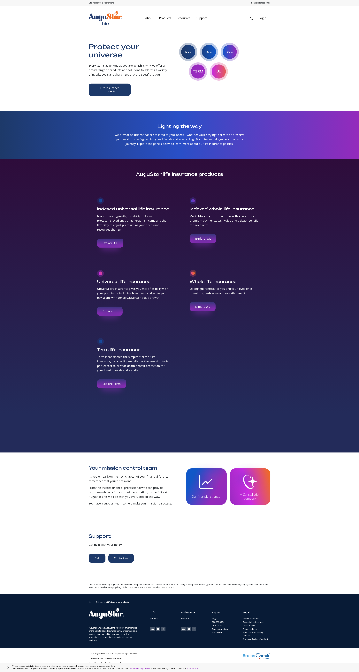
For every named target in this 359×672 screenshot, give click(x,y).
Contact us (121, 558)
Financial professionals (260, 2)
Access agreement (251, 618)
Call (97, 558)
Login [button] (262, 18)
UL (219, 71)
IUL (209, 52)
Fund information (220, 629)
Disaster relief (249, 625)
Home (91, 602)
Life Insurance (95, 2)
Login (214, 618)
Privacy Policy (192, 668)
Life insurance (100, 602)
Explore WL (202, 307)
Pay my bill (217, 632)
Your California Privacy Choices (253, 634)
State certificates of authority (256, 639)
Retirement (109, 2)
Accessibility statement (253, 622)
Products (154, 618)
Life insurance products (109, 89)
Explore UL (110, 311)
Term (198, 71)
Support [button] (201, 18)
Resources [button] (183, 18)
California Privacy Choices (139, 668)
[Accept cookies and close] (8, 667)
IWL (188, 52)
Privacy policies (250, 629)
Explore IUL (110, 243)
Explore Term (112, 384)
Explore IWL (203, 238)
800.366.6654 (218, 622)
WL (230, 52)
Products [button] (165, 18)
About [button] (149, 18)
